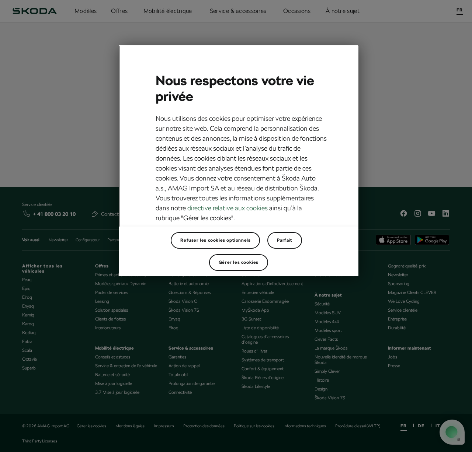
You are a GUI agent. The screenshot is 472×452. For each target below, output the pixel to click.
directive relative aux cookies (227, 208)
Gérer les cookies (238, 262)
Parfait (284, 240)
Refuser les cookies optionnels (215, 240)
